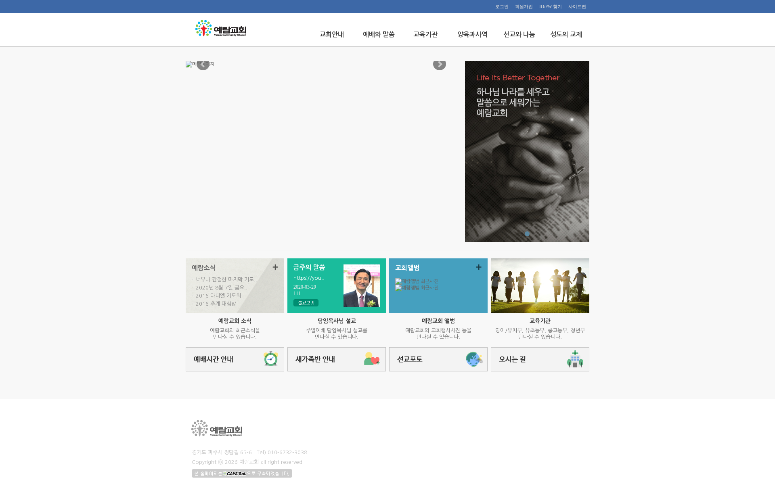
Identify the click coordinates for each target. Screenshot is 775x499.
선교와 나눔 (519, 34)
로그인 (502, 6)
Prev (203, 64)
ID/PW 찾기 (550, 6)
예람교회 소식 (234, 321)
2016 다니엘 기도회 (218, 295)
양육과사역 (472, 34)
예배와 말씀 (379, 34)
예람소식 (204, 268)
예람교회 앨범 (438, 321)
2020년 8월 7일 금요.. (221, 287)
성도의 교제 (566, 34)
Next (439, 64)
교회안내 (332, 34)
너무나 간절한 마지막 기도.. (226, 279)
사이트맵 (577, 6)
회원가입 (524, 6)
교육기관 (425, 34)
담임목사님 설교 (337, 321)
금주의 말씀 (309, 267)
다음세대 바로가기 (540, 285)
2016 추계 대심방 (216, 303)
